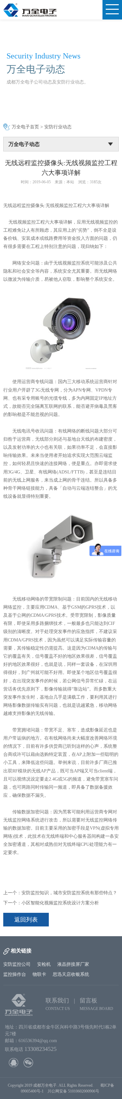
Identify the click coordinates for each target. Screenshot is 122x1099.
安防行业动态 (58, 126)
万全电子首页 (25, 126)
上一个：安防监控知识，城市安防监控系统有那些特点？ (60, 892)
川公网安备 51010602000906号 (74, 1091)
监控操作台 (14, 974)
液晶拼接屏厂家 (73, 964)
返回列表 (26, 919)
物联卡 (39, 974)
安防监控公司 (17, 964)
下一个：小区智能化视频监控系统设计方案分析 (51, 902)
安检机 (44, 964)
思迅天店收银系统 (71, 974)
